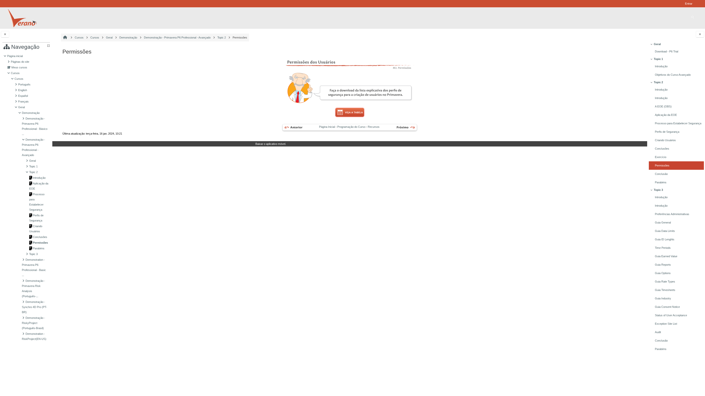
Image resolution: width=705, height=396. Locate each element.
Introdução (661, 66)
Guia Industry (663, 298)
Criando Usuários (665, 140)
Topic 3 (658, 189)
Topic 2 (658, 82)
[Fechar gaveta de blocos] (5, 34)
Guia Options (663, 273)
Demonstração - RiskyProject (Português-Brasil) (33, 323)
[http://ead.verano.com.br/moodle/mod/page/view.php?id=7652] (406, 127)
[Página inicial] (22, 17)
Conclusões (662, 148)
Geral (657, 44)
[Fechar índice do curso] (700, 34)
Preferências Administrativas (672, 214)
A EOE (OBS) (663, 106)
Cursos (15, 73)
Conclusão (661, 173)
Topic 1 (658, 58)
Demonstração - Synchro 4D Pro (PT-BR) (34, 307)
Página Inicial (327, 126)
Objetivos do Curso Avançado (673, 74)
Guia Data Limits (665, 230)
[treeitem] (676, 48)
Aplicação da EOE (666, 114)
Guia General (663, 222)
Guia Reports (663, 264)
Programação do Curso (351, 126)
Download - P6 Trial (666, 51)
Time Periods (663, 247)
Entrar (688, 3)
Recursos (373, 126)
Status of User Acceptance (671, 315)
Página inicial (15, 56)
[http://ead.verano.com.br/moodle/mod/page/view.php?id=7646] (293, 127)
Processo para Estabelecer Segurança (678, 123)
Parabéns (660, 182)
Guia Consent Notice (667, 306)
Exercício (660, 157)
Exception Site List (666, 323)
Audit (658, 332)
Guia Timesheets (665, 290)
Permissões (662, 165)
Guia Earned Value (666, 256)
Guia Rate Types (665, 281)
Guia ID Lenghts (664, 239)
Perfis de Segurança (667, 131)
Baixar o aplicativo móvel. (270, 143)
